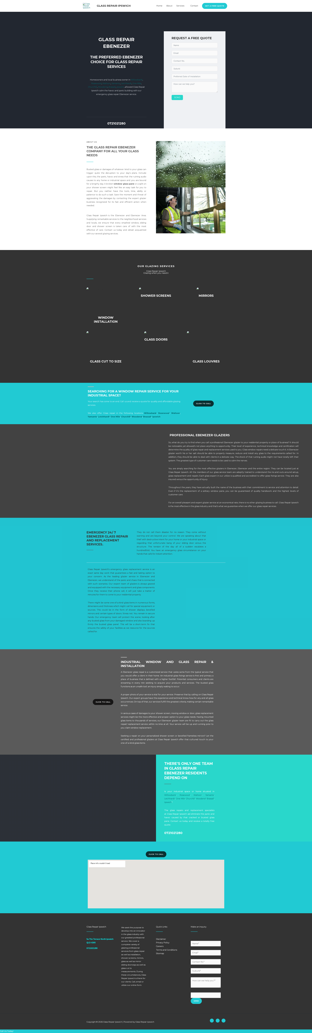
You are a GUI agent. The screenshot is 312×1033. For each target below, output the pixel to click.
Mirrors (206, 295)
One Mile (136, 83)
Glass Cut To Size (106, 361)
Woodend (103, 87)
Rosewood (96, 83)
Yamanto (115, 83)
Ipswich (120, 87)
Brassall (112, 87)
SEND (177, 97)
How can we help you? (202, 975)
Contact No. (197, 957)
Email (194, 948)
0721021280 (116, 123)
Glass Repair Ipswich (114, 5)
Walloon (106, 83)
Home (159, 6)
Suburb (195, 966)
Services (180, 6)
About (169, 6)
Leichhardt (126, 83)
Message (195, 990)
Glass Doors (156, 339)
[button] (214, 6)
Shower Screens (156, 295)
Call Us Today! (6, 1031)
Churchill (92, 87)
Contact (194, 6)
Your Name (197, 939)
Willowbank (136, 80)
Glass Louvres (206, 361)
